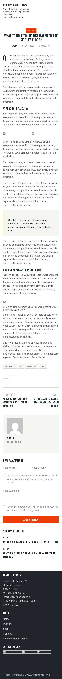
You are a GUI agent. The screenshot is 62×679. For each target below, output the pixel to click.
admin (10, 438)
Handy (31, 30)
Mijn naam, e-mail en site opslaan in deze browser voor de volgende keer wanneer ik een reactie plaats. (32, 479)
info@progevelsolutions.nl (16, 596)
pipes (43, 366)
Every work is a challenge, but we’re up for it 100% (31, 542)
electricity (10, 366)
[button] (58, 11)
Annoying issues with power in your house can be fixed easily (29, 555)
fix (21, 366)
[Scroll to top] (57, 674)
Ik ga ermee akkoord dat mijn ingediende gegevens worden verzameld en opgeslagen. (32, 509)
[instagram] (8, 447)
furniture (31, 366)
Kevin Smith (19, 309)
